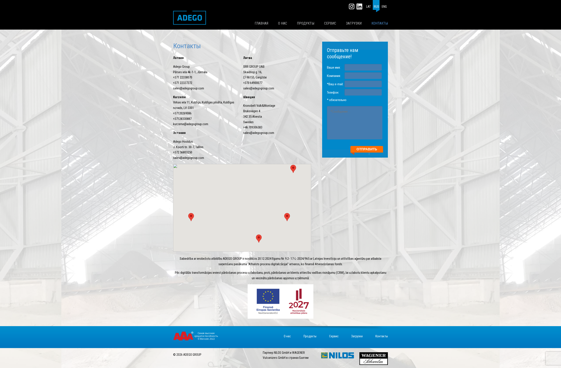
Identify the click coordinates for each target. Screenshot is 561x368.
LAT (368, 6)
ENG (384, 6)
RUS (376, 6)
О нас (282, 23)
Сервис (330, 23)
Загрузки (354, 23)
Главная (261, 23)
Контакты (379, 23)
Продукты (305, 23)
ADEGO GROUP (189, 18)
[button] (287, 217)
